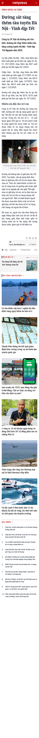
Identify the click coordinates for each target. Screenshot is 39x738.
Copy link (33, 244)
